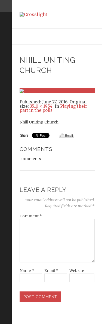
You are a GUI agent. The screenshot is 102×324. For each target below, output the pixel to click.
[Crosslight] (57, 14)
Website (76, 270)
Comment (31, 216)
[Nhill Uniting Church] (57, 90)
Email (51, 270)
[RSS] (6, 34)
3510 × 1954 (41, 106)
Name (27, 270)
